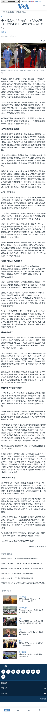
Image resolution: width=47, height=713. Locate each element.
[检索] (39, 710)
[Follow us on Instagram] (18, 672)
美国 (20, 619)
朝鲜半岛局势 (23, 608)
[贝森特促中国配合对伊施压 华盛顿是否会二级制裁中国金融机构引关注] (10, 621)
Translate (37, 1)
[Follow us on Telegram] (28, 672)
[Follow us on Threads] (23, 672)
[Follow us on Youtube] (8, 672)
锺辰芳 (3, 32)
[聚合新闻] (33, 672)
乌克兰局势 (22, 597)
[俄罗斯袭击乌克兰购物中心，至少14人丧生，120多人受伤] (10, 599)
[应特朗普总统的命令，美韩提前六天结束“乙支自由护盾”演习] (10, 610)
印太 (3, 16)
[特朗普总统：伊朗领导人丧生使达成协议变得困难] (10, 632)
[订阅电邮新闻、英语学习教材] (3, 676)
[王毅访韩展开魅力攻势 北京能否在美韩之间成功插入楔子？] (10, 643)
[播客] (38, 672)
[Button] (43, 40)
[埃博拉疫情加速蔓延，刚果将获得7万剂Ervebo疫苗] (10, 655)
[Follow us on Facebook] (13, 672)
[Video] (17, 710)
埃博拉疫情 (22, 652)
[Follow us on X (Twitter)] (3, 672)
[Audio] (28, 710)
